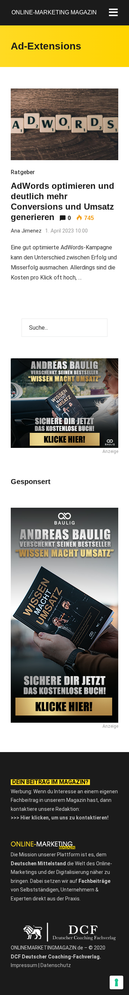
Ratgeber (23, 172)
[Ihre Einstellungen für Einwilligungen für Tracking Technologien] (116, 982)
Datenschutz (55, 965)
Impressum (24, 965)
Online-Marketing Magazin (54, 12)
